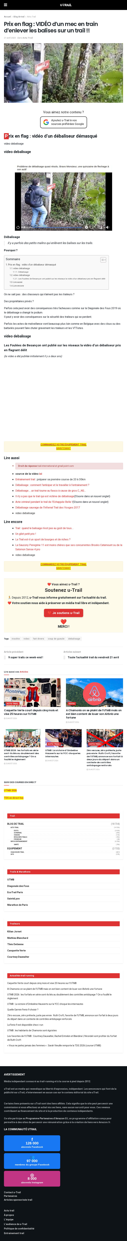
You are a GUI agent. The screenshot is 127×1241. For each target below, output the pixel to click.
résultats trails (20, 837)
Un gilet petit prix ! (25, 534)
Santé (16, 844)
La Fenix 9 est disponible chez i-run (25, 1025)
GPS (12, 854)
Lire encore (18, 285)
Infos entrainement (19, 841)
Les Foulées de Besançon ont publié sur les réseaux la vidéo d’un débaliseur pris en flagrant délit (61, 278)
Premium (17, 839)
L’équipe (8, 1219)
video (26, 638)
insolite (16, 638)
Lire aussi (17, 282)
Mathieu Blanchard (17, 938)
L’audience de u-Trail (15, 1224)
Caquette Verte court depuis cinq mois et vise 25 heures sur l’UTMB (31, 712)
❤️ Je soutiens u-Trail (64, 613)
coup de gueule (56, 638)
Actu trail (9, 1210)
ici (40, 474)
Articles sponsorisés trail (18, 1200)
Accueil (7, 16)
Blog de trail (19, 16)
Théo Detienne (15, 944)
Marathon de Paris (17, 905)
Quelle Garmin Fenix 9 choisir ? (22, 1009)
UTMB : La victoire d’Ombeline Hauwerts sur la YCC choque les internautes (62, 753)
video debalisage (21, 268)
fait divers (38, 638)
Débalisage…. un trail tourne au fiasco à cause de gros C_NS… (50, 491)
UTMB (10, 879)
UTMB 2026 (10, 790)
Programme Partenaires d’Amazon (45, 1118)
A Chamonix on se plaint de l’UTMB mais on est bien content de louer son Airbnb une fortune (94, 714)
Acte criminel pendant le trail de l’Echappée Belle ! (61, 502)
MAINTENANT (63, 448)
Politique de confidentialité (19, 1228)
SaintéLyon (13, 898)
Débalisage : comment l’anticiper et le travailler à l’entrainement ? (52, 485)
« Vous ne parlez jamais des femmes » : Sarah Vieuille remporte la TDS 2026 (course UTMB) (54, 1045)
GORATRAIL (18, 833)
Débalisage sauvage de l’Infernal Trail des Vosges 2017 (47, 508)
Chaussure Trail (17, 852)
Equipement (14, 849)
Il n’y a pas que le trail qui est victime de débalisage (62, 496)
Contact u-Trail (12, 1192)
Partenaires (10, 1196)
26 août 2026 (11, 718)
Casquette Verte (16, 950)
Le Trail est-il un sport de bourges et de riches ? (42, 540)
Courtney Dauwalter (18, 957)
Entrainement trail (25, 479)
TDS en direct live (13, 798)
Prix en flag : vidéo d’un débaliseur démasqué (32, 264)
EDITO (72, 703)
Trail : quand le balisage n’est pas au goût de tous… (44, 528)
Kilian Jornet (14, 931)
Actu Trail (31, 16)
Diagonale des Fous (18, 886)
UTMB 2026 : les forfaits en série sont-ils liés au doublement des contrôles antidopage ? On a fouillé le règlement (21, 755)
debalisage (74, 638)
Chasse (17, 835)
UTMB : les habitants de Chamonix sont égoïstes (32, 1030)
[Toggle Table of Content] (101, 260)
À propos (9, 1215)
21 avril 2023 (10, 37)
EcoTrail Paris (15, 892)
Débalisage (23, 272)
